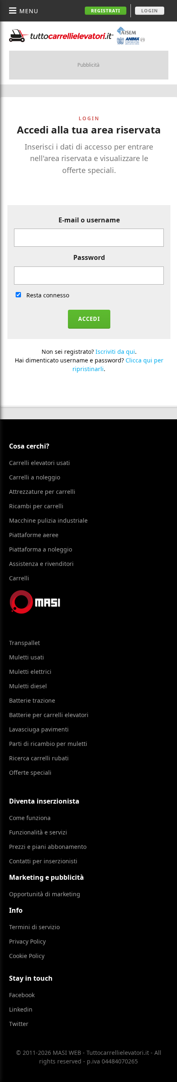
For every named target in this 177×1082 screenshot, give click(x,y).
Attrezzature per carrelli (42, 491)
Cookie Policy (26, 956)
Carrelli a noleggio (34, 477)
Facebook (22, 995)
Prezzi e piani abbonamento (47, 847)
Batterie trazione (32, 700)
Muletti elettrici (30, 671)
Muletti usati (26, 657)
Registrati (105, 10)
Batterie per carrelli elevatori (48, 715)
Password (89, 257)
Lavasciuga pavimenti (39, 729)
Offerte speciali (30, 772)
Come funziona (30, 818)
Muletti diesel (28, 686)
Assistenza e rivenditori (41, 564)
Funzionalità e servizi (38, 832)
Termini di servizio (34, 927)
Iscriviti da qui (115, 351)
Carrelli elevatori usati (39, 463)
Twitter (18, 1024)
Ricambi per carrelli (36, 506)
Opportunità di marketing (44, 894)
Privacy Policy (27, 941)
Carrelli (19, 578)
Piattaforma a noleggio (40, 549)
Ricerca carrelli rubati (39, 758)
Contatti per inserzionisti (43, 861)
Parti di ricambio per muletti (48, 744)
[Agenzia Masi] (46, 611)
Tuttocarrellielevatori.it (77, 35)
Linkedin (21, 1009)
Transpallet (24, 643)
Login (149, 10)
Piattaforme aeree (33, 535)
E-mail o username (89, 219)
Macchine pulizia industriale (48, 520)
